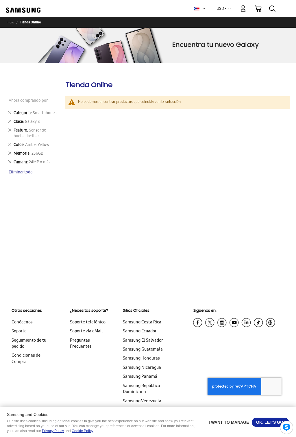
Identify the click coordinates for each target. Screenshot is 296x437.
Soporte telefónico (88, 322)
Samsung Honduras (141, 358)
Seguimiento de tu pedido (29, 343)
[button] (203, 8)
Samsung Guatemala (143, 349)
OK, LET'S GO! (270, 422)
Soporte (19, 331)
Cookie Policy (82, 431)
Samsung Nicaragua (142, 367)
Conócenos (22, 322)
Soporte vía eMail (86, 331)
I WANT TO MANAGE (229, 422)
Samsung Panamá (140, 376)
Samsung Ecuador (140, 331)
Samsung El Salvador (143, 340)
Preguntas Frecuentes (81, 343)
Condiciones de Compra (26, 358)
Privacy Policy (53, 431)
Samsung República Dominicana (141, 389)
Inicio (10, 22)
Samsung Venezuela (142, 401)
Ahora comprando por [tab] (28, 101)
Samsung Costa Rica (142, 322)
